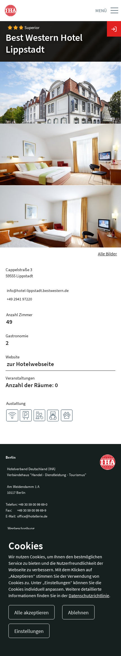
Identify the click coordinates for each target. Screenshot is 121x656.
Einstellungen (29, 631)
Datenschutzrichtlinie (89, 595)
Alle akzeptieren (31, 612)
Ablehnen (78, 612)
